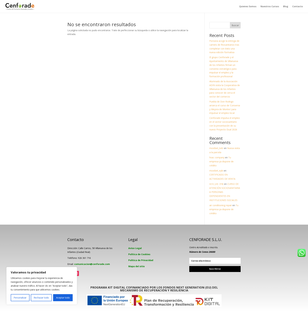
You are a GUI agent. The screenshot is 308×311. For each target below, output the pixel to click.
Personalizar (20, 297)
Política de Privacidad (140, 260)
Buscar (235, 25)
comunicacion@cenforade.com (92, 264)
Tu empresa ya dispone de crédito (221, 161)
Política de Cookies (139, 254)
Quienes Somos (247, 6)
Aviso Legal (135, 248)
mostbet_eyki (216, 170)
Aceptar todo (63, 297)
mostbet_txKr (216, 148)
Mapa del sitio (136, 266)
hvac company (216, 157)
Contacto (297, 6)
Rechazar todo (41, 297)
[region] (41, 286)
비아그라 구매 (216, 183)
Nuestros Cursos (270, 6)
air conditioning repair (220, 205)
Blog (285, 6)
